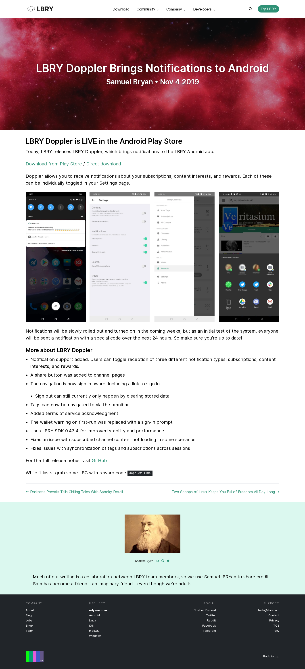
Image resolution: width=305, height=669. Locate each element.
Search (250, 9)
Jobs (29, 620)
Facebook (209, 625)
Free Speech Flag (35, 656)
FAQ (276, 630)
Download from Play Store (54, 164)
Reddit (211, 620)
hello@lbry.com (268, 610)
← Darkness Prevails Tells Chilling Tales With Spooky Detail (74, 492)
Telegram (209, 630)
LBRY (49, 9)
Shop (29, 625)
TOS (276, 625)
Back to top (271, 656)
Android (94, 615)
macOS (94, 630)
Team (29, 630)
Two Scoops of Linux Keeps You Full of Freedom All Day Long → (225, 492)
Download (121, 9)
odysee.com (98, 610)
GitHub (99, 460)
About (30, 610)
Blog (29, 615)
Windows (95, 636)
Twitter (211, 615)
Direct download (103, 164)
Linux (92, 620)
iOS (91, 625)
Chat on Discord (205, 610)
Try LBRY (268, 9)
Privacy (274, 620)
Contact (273, 615)
